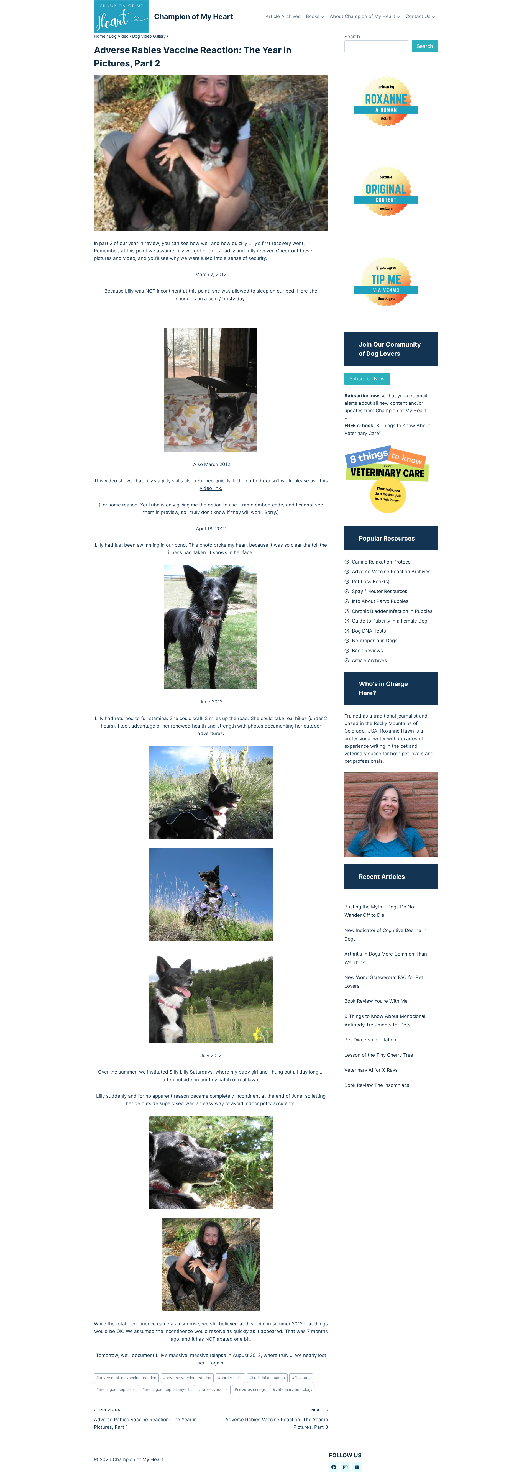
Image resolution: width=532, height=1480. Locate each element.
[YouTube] (357, 1467)
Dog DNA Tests (369, 631)
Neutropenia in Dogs (374, 640)
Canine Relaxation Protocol (382, 562)
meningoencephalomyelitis (167, 1389)
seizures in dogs (250, 1389)
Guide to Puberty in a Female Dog (389, 621)
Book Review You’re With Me (376, 1001)
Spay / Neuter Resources (379, 591)
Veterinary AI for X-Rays (371, 1070)
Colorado (301, 1378)
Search (352, 36)
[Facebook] (333, 1467)
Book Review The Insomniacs (376, 1085)
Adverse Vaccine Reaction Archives (391, 571)
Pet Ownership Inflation (370, 1040)
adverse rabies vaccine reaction (126, 1378)
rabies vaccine (213, 1389)
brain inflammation (267, 1378)
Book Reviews (367, 650)
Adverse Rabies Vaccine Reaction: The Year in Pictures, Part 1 (145, 1419)
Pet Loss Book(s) (371, 581)
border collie (230, 1378)
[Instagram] (345, 1467)
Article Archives (282, 16)
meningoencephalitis (115, 1389)
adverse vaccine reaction (187, 1378)
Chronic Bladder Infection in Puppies (392, 611)
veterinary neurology (293, 1389)
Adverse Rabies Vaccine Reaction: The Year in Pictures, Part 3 (276, 1419)
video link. (211, 488)
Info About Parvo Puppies (380, 601)
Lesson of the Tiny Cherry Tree (378, 1055)
